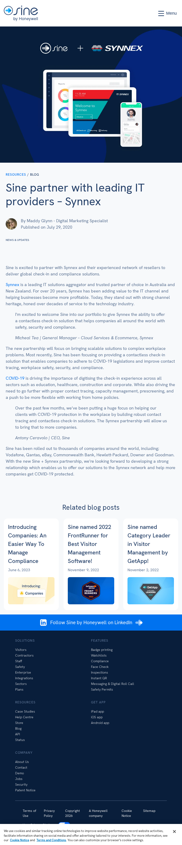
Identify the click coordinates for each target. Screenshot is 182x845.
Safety (20, 667)
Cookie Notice (127, 813)
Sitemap (149, 811)
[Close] (174, 831)
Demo (19, 773)
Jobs (19, 779)
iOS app (97, 717)
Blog (18, 728)
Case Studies (25, 711)
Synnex (12, 284)
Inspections (99, 672)
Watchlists (99, 655)
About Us (22, 762)
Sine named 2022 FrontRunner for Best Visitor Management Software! (89, 544)
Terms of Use (29, 813)
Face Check (100, 667)
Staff (18, 661)
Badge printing (102, 650)
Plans (19, 689)
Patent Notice (25, 790)
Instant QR (99, 678)
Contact (21, 767)
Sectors (21, 684)
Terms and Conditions (51, 840)
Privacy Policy (49, 813)
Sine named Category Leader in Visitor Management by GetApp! (148, 544)
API (17, 734)
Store (19, 723)
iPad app (97, 711)
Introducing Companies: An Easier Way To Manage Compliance (27, 544)
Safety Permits (102, 689)
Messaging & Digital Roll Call (112, 684)
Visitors (21, 650)
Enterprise (23, 672)
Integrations (24, 678)
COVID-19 (15, 378)
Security (21, 784)
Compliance (100, 661)
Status (20, 740)
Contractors (24, 655)
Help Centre (24, 717)
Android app (100, 723)
